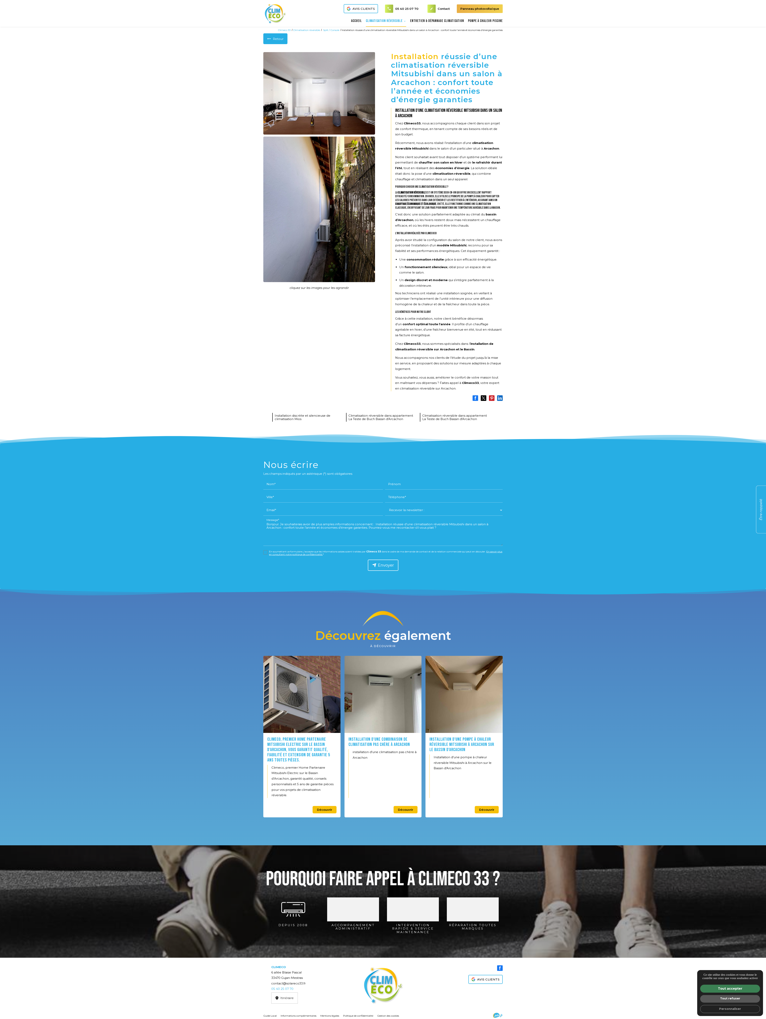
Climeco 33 (284, 30)
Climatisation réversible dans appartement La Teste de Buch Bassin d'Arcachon (380, 417)
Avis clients (363, 9)
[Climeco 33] (275, 13)
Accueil (356, 21)
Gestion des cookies (388, 1015)
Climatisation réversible (384, 21)
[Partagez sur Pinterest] (492, 398)
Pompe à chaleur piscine (485, 21)
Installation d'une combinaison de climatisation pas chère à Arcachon (379, 742)
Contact (440, 9)
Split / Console (331, 30)
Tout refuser (730, 998)
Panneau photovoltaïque (479, 9)
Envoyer (386, 565)
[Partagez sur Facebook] (475, 398)
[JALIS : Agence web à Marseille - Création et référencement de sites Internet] (498, 1015)
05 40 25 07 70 (407, 9)
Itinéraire (287, 998)
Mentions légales (329, 1015)
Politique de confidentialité (358, 1015)
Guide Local (270, 1015)
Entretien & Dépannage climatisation (437, 21)
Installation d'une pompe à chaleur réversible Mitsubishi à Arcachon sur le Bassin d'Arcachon (461, 744)
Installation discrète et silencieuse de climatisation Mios (302, 417)
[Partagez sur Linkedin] (500, 398)
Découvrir (324, 810)
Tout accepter (730, 988)
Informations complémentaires (298, 1015)
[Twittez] (483, 398)
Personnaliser (730, 1009)
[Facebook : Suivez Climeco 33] (500, 968)
